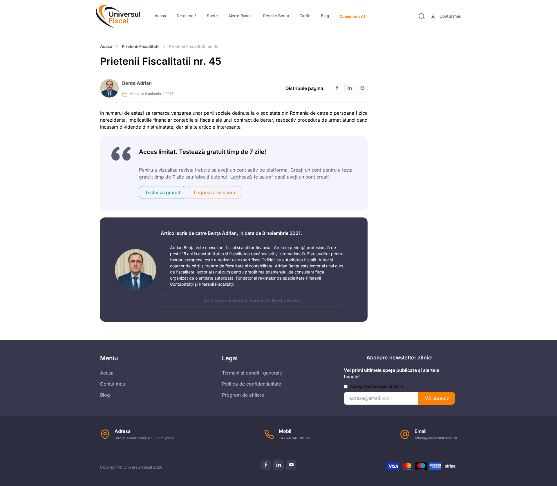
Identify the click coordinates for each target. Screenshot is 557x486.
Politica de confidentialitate (251, 384)
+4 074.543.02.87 (294, 438)
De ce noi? (186, 15)
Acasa (160, 15)
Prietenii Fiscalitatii (141, 46)
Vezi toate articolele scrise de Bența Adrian (252, 300)
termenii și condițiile (384, 386)
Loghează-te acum (214, 192)
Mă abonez (436, 398)
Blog (325, 15)
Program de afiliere (243, 395)
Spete (212, 15)
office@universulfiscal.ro (436, 438)
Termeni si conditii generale (252, 373)
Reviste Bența (276, 15)
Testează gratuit (162, 192)
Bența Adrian (137, 83)
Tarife (305, 15)
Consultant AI (352, 16)
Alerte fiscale (240, 15)
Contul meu (449, 16)
